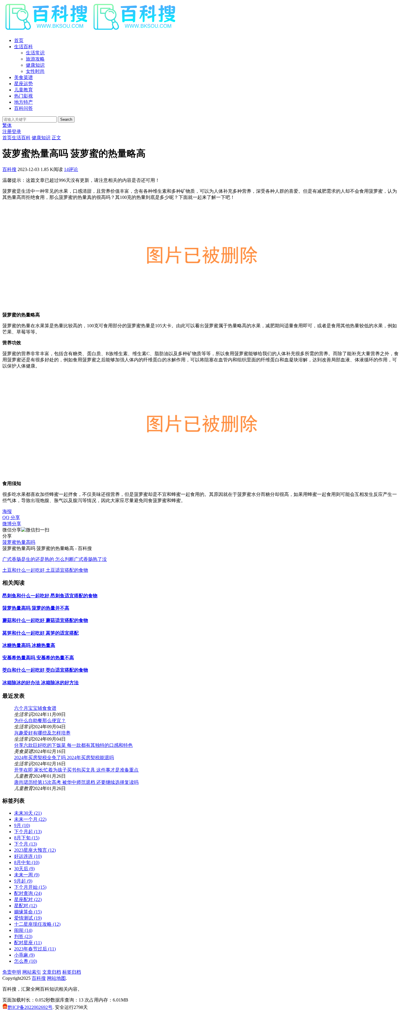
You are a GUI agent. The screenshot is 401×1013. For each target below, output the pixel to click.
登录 (16, 131)
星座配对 (28, 899)
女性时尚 (35, 71)
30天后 (24, 868)
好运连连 (28, 856)
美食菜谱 (23, 77)
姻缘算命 (28, 911)
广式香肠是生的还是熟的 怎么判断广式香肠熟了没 (54, 559)
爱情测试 (28, 917)
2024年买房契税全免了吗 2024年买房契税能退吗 (64, 757)
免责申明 (11, 972)
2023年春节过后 (35, 948)
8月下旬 (26, 837)
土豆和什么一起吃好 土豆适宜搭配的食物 (45, 570)
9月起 (23, 880)
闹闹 (23, 930)
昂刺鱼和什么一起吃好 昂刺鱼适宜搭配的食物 (49, 595)
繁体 (7, 125)
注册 (7, 131)
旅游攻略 (35, 58)
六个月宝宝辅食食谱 (35, 708)
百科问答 (23, 108)
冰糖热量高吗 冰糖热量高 (28, 645)
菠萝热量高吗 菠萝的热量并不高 (35, 608)
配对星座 (28, 942)
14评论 (71, 169)
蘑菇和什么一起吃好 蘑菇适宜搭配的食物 (45, 620)
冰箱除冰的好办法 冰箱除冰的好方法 (40, 682)
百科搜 (9, 169)
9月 (22, 825)
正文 (56, 137)
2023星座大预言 (35, 850)
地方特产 (23, 102)
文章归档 (51, 972)
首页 (18, 40)
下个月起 (28, 831)
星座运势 (23, 83)
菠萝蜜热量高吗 (18, 542)
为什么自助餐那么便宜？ (40, 720)
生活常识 (35, 52)
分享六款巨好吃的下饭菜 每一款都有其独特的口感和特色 (73, 745)
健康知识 (35, 65)
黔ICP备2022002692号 (30, 1007)
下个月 (25, 843)
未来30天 (28, 813)
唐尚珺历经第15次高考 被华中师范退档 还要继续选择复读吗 (76, 782)
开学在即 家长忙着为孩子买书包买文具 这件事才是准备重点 (76, 769)
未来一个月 (30, 819)
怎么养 (25, 961)
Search (66, 119)
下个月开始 (30, 887)
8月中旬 (26, 862)
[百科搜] (90, 30)
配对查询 (28, 893)
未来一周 (26, 874)
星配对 (25, 905)
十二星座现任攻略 (37, 924)
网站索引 (31, 972)
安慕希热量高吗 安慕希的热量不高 (38, 657)
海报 (7, 511)
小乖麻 (24, 954)
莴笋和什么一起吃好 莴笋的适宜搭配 (40, 632)
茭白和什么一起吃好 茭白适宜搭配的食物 (45, 669)
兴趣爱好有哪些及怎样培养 (42, 732)
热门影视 (23, 95)
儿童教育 (23, 89)
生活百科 (23, 46)
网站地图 (56, 978)
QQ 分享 (11, 517)
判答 (23, 936)
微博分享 (11, 523)
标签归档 (71, 972)
